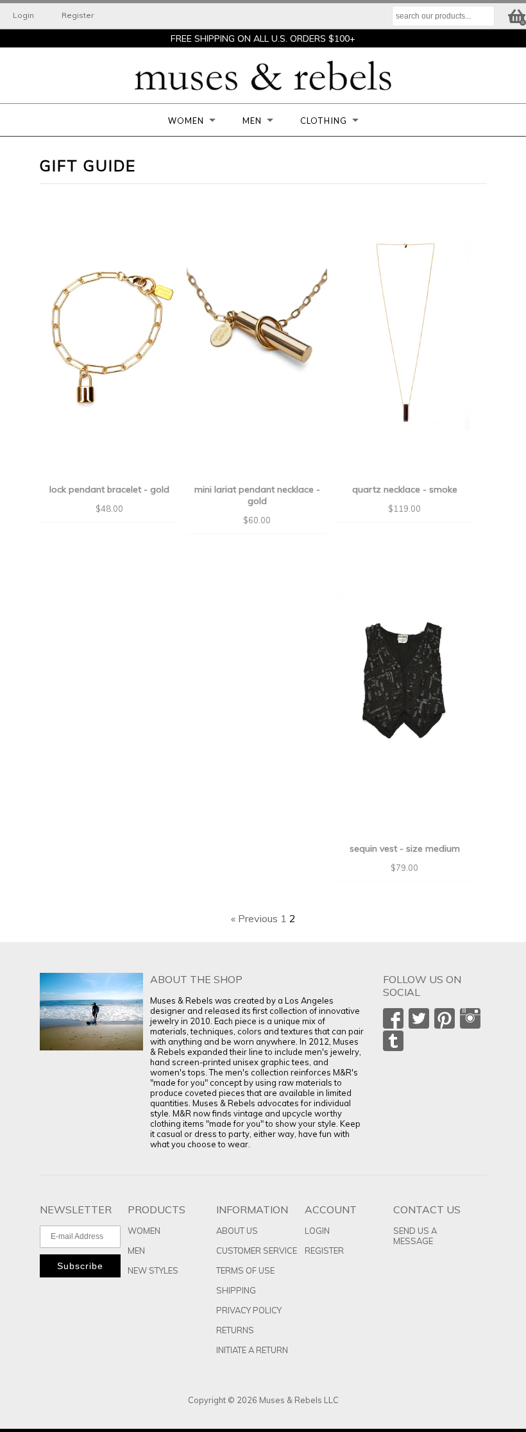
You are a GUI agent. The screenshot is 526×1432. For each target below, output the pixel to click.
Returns (235, 1330)
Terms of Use (245, 1270)
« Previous (254, 918)
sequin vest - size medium (405, 848)
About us (237, 1231)
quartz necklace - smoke (404, 489)
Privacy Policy (249, 1310)
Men (252, 120)
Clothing (323, 120)
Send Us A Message (415, 1236)
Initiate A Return (252, 1350)
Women (186, 120)
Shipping (236, 1290)
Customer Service (256, 1250)
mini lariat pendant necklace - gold (257, 495)
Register (78, 15)
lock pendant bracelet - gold (109, 489)
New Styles (153, 1270)
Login (23, 15)
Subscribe (80, 1266)
